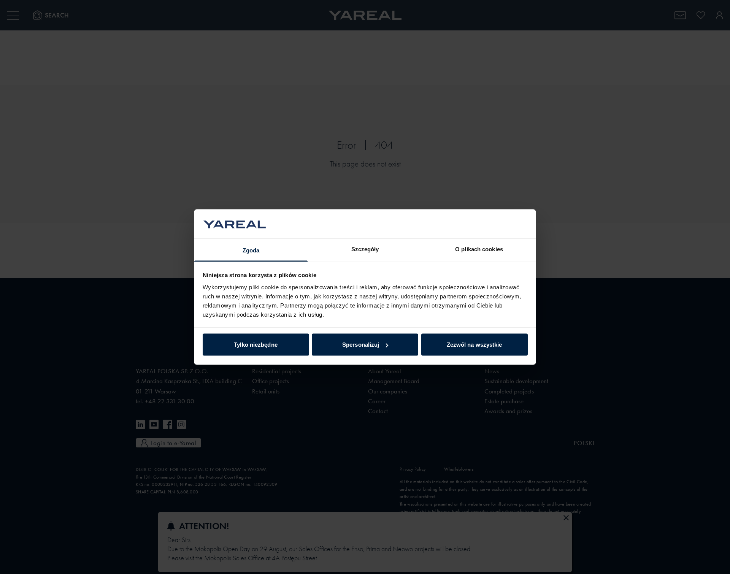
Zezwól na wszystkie (474, 344)
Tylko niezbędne (256, 344)
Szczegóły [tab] (365, 249)
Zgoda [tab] (251, 250)
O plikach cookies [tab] (479, 249)
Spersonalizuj (360, 344)
